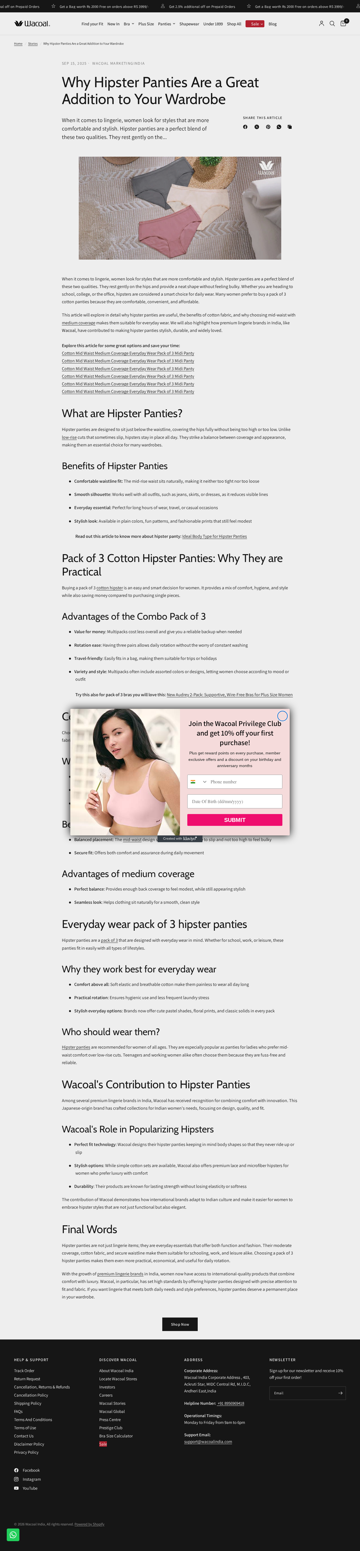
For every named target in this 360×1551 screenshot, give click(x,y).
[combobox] (198, 781)
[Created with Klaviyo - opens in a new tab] (180, 838)
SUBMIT (235, 820)
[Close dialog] (282, 716)
